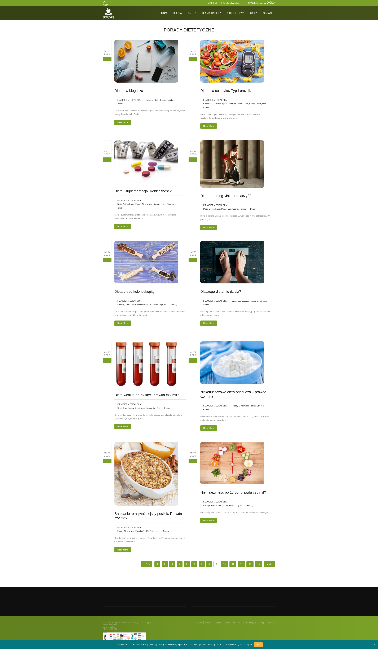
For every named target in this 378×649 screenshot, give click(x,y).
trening (242, 209)
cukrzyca (207, 104)
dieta (157, 100)
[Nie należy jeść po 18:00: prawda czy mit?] (193, 445)
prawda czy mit (153, 408)
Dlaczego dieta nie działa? (220, 291)
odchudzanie (128, 204)
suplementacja (159, 204)
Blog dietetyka (235, 13)
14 (258, 564)
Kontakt (267, 13)
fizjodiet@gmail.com (232, 3)
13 (250, 564)
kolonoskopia (142, 305)
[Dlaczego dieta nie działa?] (193, 244)
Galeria (192, 13)
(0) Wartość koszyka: (261, 2)
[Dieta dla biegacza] (107, 44)
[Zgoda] (374, 644)
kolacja (206, 505)
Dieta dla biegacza (128, 91)
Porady (120, 104)
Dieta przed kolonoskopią (134, 291)
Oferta (177, 13)
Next (269, 564)
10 (224, 564)
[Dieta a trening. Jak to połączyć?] (193, 144)
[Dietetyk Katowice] (120, 14)
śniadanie (154, 531)
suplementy (172, 204)
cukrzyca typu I (220, 104)
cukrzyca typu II (235, 104)
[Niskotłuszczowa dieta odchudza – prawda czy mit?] (193, 345)
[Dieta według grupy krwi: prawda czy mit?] (107, 345)
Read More (122, 122)
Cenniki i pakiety (211, 13)
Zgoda (258, 644)
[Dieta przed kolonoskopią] (107, 244)
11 (233, 564)
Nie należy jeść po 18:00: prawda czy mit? (233, 492)
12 (241, 564)
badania (120, 305)
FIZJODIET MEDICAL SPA (129, 100)
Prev (147, 564)
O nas (164, 13)
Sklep (253, 13)
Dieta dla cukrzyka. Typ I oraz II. (225, 91)
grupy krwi (122, 408)
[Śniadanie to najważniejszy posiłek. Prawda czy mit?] (107, 445)
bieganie (149, 100)
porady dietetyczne (168, 100)
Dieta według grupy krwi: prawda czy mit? (146, 395)
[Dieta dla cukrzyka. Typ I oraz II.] (193, 44)
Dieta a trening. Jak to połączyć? (225, 196)
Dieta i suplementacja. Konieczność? (143, 191)
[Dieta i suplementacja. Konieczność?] (107, 144)
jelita (133, 305)
